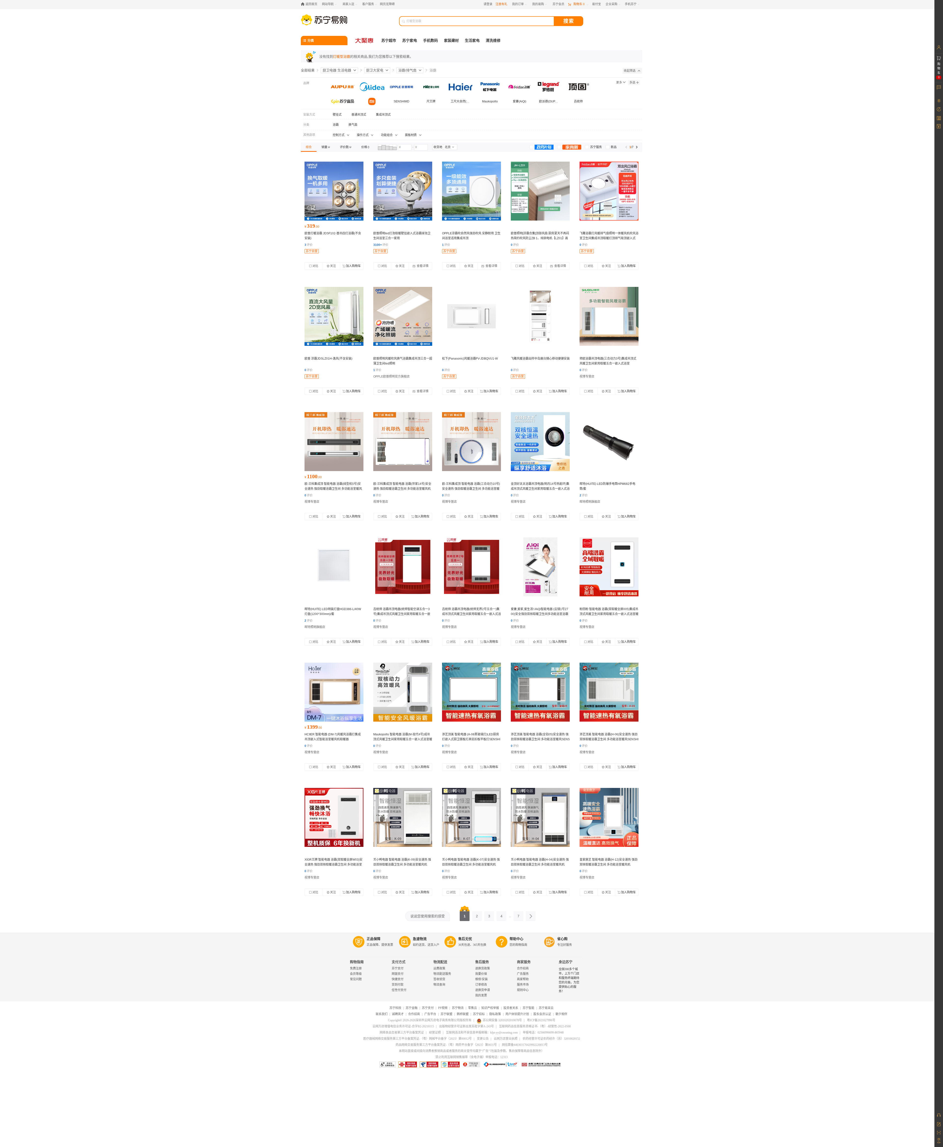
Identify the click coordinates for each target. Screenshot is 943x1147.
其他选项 (309, 135)
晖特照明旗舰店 (590, 502)
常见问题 (356, 979)
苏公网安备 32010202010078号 (502, 1020)
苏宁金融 (411, 1008)
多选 (632, 82)
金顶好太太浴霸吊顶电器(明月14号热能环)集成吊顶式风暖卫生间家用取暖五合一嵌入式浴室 (540, 488)
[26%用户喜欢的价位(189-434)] (384, 147)
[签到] (938, 118)
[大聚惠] (364, 40)
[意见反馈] (938, 1123)
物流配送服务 (442, 974)
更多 (619, 82)
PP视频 (442, 1008)
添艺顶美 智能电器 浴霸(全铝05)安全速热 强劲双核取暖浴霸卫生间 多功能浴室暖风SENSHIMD (540, 739)
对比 (315, 266)
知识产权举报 (490, 1008)
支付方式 (398, 962)
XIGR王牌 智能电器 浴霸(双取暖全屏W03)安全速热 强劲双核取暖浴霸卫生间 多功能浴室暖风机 (333, 864)
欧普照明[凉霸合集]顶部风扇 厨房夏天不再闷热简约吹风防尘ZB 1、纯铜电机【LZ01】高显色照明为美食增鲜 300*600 (540, 238)
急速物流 (420, 939)
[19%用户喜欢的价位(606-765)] (391, 147)
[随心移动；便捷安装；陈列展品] (540, 316)
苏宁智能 (528, 1008)
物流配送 (440, 962)
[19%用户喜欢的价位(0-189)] (380, 147)
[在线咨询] (938, 1115)
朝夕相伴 (561, 1014)
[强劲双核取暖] (471, 692)
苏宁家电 (409, 40)
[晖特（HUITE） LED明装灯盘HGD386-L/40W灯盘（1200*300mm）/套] (334, 566)
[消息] (938, 87)
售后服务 (482, 962)
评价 (309, 245)
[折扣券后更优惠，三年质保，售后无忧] (402, 316)
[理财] (938, 100)
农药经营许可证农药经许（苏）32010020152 (551, 1038)
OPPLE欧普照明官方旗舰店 (391, 376)
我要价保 (481, 974)
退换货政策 (482, 968)
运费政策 (439, 968)
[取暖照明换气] (609, 316)
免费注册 (356, 968)
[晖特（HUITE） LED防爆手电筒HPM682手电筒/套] (609, 441)
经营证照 (435, 1032)
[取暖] (402, 566)
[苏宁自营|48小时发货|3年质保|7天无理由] (334, 191)
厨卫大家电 (374, 70)
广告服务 (523, 974)
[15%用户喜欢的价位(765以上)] (395, 147)
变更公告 (483, 1038)
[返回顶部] (938, 1141)
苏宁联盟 (446, 1014)
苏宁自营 (312, 251)
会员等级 (356, 974)
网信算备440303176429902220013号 (525, 1045)
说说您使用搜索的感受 (427, 916)
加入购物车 (353, 266)
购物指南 (357, 962)
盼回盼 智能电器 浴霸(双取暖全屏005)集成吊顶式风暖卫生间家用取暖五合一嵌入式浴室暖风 (609, 614)
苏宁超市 (388, 40)
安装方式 (309, 114)
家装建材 (451, 40)
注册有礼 (501, 4)
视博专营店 (587, 376)
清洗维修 (493, 40)
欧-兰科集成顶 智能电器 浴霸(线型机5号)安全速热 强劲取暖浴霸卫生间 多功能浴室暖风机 (333, 488)
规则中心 (523, 990)
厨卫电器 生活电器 (337, 70)
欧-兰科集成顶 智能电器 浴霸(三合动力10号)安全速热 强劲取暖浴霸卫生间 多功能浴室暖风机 (471, 488)
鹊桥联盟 (463, 1014)
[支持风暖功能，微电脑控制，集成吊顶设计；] (609, 191)
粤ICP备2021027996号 (541, 1020)
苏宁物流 (458, 1008)
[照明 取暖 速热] (334, 441)
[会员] (938, 47)
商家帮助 (523, 979)
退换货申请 (482, 990)
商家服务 (524, 962)
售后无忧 (465, 939)
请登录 (488, 4)
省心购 (562, 939)
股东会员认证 (542, 1014)
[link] (309, 147)
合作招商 (523, 968)
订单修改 (481, 984)
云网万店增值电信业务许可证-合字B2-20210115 (403, 1026)
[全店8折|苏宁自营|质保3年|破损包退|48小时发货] (402, 191)
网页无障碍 (387, 4)
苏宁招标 (479, 1014)
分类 (306, 124)
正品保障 (373, 939)
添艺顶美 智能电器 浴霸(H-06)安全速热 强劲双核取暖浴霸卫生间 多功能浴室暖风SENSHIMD (609, 739)
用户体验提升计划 (517, 1014)
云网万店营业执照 (505, 1038)
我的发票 (481, 995)
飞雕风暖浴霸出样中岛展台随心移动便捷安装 (540, 358)
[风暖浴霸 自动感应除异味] (471, 316)
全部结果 (308, 70)
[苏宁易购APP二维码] (938, 1132)
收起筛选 (630, 70)
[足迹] (938, 109)
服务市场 (523, 984)
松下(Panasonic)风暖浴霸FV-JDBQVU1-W (470, 358)
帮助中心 (516, 939)
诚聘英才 (398, 1014)
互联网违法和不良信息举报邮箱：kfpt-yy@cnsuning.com (482, 1032)
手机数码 (430, 40)
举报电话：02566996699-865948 (543, 1032)
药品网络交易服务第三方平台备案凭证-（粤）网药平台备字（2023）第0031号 (446, 1045)
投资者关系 (510, 1008)
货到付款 (397, 984)
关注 (333, 266)
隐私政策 (495, 1014)
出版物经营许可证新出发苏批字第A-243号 (466, 1026)
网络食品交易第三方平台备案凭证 (402, 1032)
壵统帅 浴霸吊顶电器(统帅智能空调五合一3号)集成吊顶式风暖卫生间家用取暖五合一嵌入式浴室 (401, 614)
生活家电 (472, 40)
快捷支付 (397, 979)
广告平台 (430, 1014)
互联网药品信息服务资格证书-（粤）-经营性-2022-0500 (535, 1026)
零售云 (472, 1008)
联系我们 (382, 1014)
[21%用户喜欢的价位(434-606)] (387, 147)
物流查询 (439, 984)
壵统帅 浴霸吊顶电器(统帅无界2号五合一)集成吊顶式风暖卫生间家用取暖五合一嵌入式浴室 (471, 614)
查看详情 (422, 266)
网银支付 (397, 974)
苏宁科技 (395, 1008)
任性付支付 (399, 990)
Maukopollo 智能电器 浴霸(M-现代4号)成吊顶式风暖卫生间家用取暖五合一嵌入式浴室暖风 (402, 739)
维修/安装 (481, 979)
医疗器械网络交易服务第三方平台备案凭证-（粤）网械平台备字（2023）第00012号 (417, 1038)
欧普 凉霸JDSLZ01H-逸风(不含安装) (328, 358)
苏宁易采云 (546, 1008)
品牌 (306, 83)
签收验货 (439, 979)
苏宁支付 (397, 968)
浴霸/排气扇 (407, 70)
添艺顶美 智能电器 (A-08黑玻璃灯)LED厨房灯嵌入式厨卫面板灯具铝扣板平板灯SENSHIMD (471, 739)
